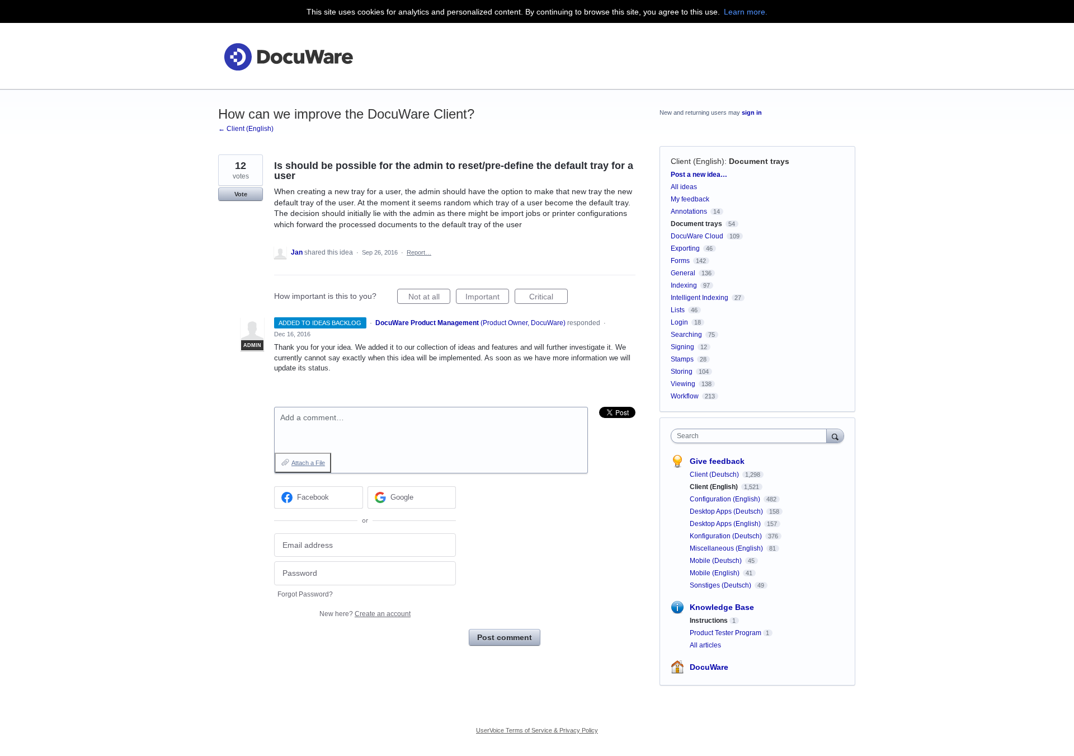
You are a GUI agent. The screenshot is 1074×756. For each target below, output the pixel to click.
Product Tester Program (725, 633)
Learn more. (745, 11)
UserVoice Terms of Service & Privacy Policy (537, 730)
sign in (752, 112)
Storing (682, 371)
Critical (548, 298)
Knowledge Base (722, 607)
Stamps (682, 359)
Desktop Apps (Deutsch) (727, 511)
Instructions (709, 620)
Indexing (684, 285)
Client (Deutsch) (715, 474)
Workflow (685, 396)
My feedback (690, 199)
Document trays (759, 161)
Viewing (683, 384)
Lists (678, 310)
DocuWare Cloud (697, 236)
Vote (240, 194)
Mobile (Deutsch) (716, 561)
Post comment (504, 637)
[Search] (835, 436)
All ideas (684, 187)
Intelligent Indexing (699, 298)
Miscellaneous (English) (727, 548)
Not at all (429, 298)
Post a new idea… (699, 175)
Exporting (685, 248)
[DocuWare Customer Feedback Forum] (288, 56)
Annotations (689, 211)
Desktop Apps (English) (726, 524)
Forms (680, 261)
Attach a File (308, 462)
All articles (705, 645)
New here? (365, 614)
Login (679, 322)
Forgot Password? (305, 594)
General (683, 273)
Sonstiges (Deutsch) (721, 585)
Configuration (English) (726, 499)
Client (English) (697, 161)
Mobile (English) (715, 573)
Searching (686, 335)
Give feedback (717, 461)
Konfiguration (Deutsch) (727, 536)
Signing (682, 347)
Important (487, 298)
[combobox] (751, 436)
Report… (419, 252)
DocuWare (709, 667)
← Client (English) (246, 129)
